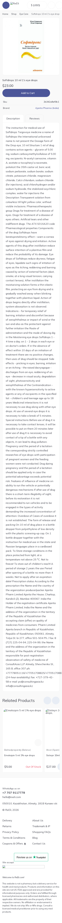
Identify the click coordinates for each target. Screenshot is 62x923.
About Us (37, 820)
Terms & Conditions (13, 837)
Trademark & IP (41, 826)
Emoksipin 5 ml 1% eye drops (19, 755)
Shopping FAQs (41, 832)
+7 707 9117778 (13, 792)
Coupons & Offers (12, 843)
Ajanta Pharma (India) (47, 108)
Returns (6, 826)
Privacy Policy (10, 832)
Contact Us (38, 843)
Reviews (34, 118)
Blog (35, 837)
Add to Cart (28, 93)
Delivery (7, 820)
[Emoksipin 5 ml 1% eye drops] (23, 728)
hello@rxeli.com (11, 797)
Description (13, 118)
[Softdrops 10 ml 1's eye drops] (31, 46)
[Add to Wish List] (55, 93)
